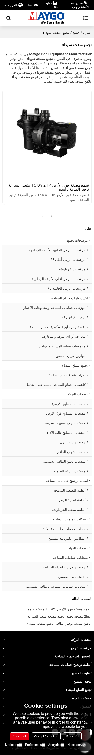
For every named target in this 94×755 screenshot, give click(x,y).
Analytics (54, 745)
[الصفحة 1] (51, 216)
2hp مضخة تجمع (78, 616)
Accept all (20, 736)
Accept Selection (46, 736)
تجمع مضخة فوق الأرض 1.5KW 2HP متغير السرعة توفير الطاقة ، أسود (48, 187)
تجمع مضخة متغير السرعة (45, 616)
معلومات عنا (50, 5)
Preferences (33, 745)
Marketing (12, 745)
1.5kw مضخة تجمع (41, 609)
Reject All (72, 736)
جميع (76, 32)
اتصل (30, 5)
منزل (86, 32)
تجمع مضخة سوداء (40, 623)
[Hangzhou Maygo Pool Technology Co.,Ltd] (47, 18)
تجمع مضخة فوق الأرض (73, 609)
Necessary (74, 745)
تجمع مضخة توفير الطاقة (72, 623)
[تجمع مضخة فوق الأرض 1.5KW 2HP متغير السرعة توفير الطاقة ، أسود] (47, 134)
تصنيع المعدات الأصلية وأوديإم (77, 5)
